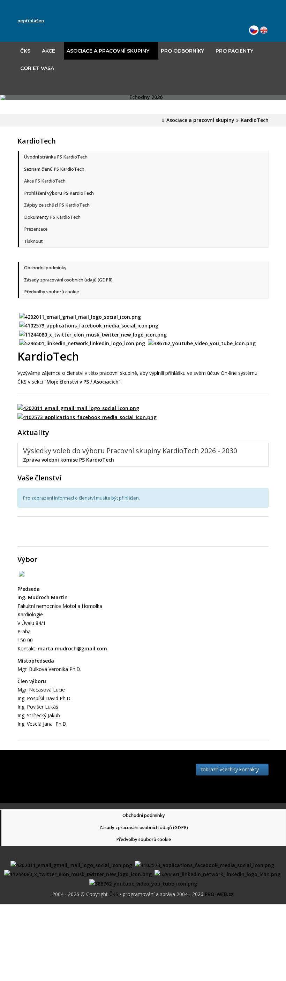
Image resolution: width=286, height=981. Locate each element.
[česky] (254, 29)
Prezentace (35, 229)
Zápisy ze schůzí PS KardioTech (57, 205)
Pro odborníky (182, 51)
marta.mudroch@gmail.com (72, 648)
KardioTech (255, 120)
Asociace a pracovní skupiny (108, 51)
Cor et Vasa (37, 68)
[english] (264, 29)
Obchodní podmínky (45, 268)
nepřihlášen (30, 20)
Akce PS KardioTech (45, 181)
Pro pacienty (234, 51)
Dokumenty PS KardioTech (52, 217)
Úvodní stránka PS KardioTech (56, 157)
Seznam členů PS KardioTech (54, 169)
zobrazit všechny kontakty (230, 769)
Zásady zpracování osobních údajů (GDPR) (68, 280)
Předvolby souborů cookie (51, 292)
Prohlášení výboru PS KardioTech (59, 193)
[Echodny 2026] (143, 97)
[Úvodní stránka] (158, 120)
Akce (48, 51)
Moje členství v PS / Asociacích (82, 381)
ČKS (25, 51)
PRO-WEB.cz (219, 894)
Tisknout (33, 241)
